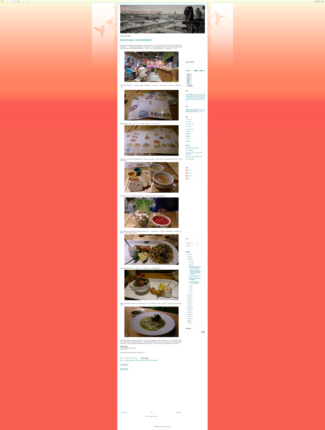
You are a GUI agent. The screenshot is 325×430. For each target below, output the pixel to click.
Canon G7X (188, 119)
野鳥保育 (189, 99)
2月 (190, 290)
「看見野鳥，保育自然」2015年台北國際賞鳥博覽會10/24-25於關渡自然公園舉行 (194, 272)
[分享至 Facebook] (146, 358)
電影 (191, 110)
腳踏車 (202, 111)
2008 (189, 307)
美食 (188, 83)
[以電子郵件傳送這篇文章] (141, 358)
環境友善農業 (194, 99)
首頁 (151, 412)
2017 (189, 254)
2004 (189, 316)
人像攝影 (188, 131)
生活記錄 (196, 94)
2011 (189, 301)
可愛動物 (188, 134)
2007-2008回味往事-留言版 (192, 148)
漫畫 (200, 111)
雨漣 (188, 178)
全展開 (195, 70)
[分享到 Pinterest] (148, 358)
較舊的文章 (179, 412)
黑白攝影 (188, 141)
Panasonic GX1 (189, 124)
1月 (190, 292)
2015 (189, 258)
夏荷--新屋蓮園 (189, 150)
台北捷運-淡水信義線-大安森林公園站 (133, 360)
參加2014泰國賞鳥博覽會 (194, 276)
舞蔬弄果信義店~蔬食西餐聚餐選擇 (194, 279)
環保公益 (202, 94)
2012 (189, 299)
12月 (190, 260)
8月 (190, 288)
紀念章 (194, 96)
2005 (189, 314)
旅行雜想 (199, 96)
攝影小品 (199, 110)
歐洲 (188, 78)
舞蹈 (198, 111)
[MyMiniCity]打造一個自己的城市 (194, 156)
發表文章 (190, 243)
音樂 (194, 110)
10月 (190, 264)
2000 (189, 320)
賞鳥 (187, 110)
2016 (189, 256)
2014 (189, 295)
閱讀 (190, 111)
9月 (190, 285)
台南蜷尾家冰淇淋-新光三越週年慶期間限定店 (194, 267)
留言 (189, 245)
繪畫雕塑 (194, 111)
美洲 (188, 82)
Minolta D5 (188, 121)
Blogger (169, 426)
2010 (189, 303)
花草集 (187, 96)
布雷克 (189, 175)
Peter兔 (189, 95)
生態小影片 (200, 99)
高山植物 (199, 98)
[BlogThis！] (143, 358)
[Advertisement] (196, 46)
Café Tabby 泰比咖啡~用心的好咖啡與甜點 (194, 282)
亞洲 (188, 76)
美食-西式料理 (146, 360)
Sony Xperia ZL (189, 129)
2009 (189, 305)
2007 (189, 310)
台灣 (188, 74)
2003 (189, 318)
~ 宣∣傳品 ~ (126, 8)
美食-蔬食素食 (153, 360)
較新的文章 (124, 412)
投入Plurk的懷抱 (190, 159)
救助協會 (189, 98)
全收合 (201, 70)
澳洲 (188, 80)
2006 (189, 312)
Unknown (127, 358)
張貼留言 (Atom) (153, 416)
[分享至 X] (144, 358)
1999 (189, 322)
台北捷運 (189, 85)
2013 (189, 297)
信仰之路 (194, 98)
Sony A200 (188, 126)
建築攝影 (188, 136)
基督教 (191, 96)
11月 (190, 262)
